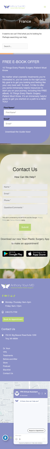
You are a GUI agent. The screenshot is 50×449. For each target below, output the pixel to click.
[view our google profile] (11, 296)
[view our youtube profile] (5, 296)
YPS (5, 352)
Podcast (6, 366)
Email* (7, 119)
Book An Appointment (13, 319)
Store (5, 362)
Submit (25, 227)
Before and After (10, 359)
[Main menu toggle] (45, 6)
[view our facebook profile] (2, 296)
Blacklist (7, 370)
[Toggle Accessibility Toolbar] (5, 438)
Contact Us (8, 373)
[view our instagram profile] (8, 296)
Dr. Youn (6, 348)
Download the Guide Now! (18, 132)
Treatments (8, 355)
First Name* (9, 108)
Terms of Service (15, 220)
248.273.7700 (11, 312)
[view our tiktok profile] (14, 296)
